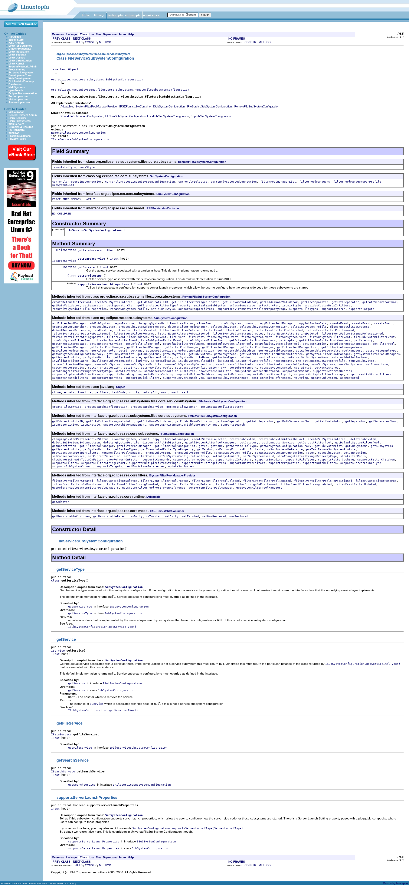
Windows (14, 133)
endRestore (103, 330)
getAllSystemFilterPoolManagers (324, 340)
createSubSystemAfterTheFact (142, 326)
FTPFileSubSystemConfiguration (125, 116)
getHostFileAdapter (181, 406)
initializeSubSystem (210, 305)
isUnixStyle (291, 305)
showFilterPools (128, 371)
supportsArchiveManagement (124, 424)
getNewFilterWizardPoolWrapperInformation (180, 350)
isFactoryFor (268, 305)
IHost (111, 250)
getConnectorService (106, 343)
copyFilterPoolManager (276, 323)
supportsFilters (230, 374)
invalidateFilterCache (70, 360)
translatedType (64, 167)
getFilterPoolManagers (70, 350)
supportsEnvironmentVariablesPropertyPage (251, 308)
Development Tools (20, 75)
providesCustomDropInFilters (327, 305)
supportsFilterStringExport (268, 374)
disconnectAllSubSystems (349, 326)
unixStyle (87, 167)
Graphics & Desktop (21, 127)
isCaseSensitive (242, 305)
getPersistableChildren (236, 350)
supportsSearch (333, 308)
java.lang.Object (64, 69)
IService (69, 267)
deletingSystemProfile (309, 326)
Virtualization (16, 112)
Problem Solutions (20, 135)
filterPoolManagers (314, 181)
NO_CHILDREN (61, 213)
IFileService (66, 250)
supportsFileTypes (303, 308)
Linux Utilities (17, 57)
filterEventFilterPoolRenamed (330, 330)
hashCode (118, 392)
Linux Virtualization (20, 60)
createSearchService (147, 406)
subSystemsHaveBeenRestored (257, 371)
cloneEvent (205, 323)
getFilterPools (103, 350)
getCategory (363, 340)
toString (301, 377)
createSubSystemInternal (114, 302)
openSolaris (16, 90)
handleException (271, 357)
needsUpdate (283, 360)
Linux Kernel (16, 63)
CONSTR (90, 42)
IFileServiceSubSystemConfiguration (209, 106)
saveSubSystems (323, 364)
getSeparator (93, 305)
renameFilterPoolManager (71, 364)
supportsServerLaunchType (183, 377)
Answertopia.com (19, 102)
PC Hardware (17, 130)
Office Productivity (20, 48)
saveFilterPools (240, 364)
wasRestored (349, 377)
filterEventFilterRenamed (134, 333)
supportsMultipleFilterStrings (319, 374)
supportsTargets (361, 308)
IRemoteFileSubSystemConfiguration (256, 106)
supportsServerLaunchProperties (103, 284)
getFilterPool (384, 343)
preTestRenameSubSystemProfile (320, 360)
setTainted (302, 367)
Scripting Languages (21, 72)
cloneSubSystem (229, 323)
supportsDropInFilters (196, 308)
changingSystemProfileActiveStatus (165, 323)
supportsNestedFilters (70, 377)
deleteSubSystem (223, 326)
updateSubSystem (324, 377)
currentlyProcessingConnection (77, 181)
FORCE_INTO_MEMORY (66, 199)
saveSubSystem (297, 364)
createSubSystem (102, 326)
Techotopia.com (18, 96)
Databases (15, 84)
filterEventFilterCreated (135, 330)
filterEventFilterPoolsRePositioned (81, 333)
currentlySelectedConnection (234, 181)
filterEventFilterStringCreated (238, 333)
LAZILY (90, 199)
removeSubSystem (361, 360)
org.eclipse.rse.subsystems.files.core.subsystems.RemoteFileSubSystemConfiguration (120, 89)
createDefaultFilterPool (71, 302)
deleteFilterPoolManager (187, 326)
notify (134, 392)
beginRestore (124, 323)
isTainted (225, 360)
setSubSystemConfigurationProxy (200, 367)
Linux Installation (19, 51)
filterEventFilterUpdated (127, 337)
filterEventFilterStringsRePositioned (352, 333)
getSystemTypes (224, 357)
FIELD (78, 42)
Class (72, 275)
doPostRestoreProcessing (71, 330)
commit (250, 323)
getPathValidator (65, 305)
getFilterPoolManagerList (297, 347)
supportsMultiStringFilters (369, 374)
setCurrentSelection (104, 367)
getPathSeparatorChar (379, 302)
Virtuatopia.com (18, 99)
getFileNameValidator (240, 302)
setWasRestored (326, 367)
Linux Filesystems (20, 121)
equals (69, 392)
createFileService (66, 406)
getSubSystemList (120, 354)
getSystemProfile (65, 357)
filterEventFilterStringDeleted (292, 333)
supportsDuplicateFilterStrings (77, 374)
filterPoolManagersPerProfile (357, 181)
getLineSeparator (314, 302)
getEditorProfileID (152, 302)
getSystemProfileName (192, 357)
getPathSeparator (345, 302)
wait (164, 392)
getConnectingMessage (69, 343)
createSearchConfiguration (106, 406)
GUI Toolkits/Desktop (21, 81)
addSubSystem (100, 323)
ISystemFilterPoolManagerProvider (96, 106)
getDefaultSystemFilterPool (229, 343)
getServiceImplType (381, 350)
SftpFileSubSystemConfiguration (211, 116)
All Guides (15, 36)
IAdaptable (66, 106)
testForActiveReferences (271, 377)
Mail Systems (17, 87)
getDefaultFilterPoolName (183, 343)
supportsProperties (106, 377)
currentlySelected (192, 181)
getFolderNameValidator (279, 302)
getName (137, 350)
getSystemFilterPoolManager (328, 354)
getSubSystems (148, 354)
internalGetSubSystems (349, 357)
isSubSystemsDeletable (196, 360)
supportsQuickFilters (142, 377)
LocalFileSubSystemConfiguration (168, 116)
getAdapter (287, 340)
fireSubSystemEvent (222, 337)
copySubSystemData (312, 323)
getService (86, 267)
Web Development (20, 78)
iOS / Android (16, 42)
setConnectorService (68, 367)
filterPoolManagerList (278, 181)
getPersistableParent (275, 350)
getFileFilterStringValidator (195, 302)
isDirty (142, 360)
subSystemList (63, 184)
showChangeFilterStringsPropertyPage (82, 371)
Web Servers (16, 124)
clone (56, 392)
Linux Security (17, 54)
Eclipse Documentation (23, 93)
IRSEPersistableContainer (135, 106)
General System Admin (23, 115)
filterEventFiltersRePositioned (183, 333)
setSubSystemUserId (275, 367)
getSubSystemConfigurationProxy (77, 354)
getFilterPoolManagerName (341, 347)
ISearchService (64, 260)
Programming (17, 69)
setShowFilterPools (156, 367)
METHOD (105, 42)
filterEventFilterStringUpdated (77, 337)
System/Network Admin (23, 66)
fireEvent (158, 337)
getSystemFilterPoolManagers (377, 354)
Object (120, 387)
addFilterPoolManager (69, 323)
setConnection (377, 364)
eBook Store (16, 39)
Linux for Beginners (20, 45)
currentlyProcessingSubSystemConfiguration (140, 181)
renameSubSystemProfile (129, 308)
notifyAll (150, 392)
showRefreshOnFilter (215, 371)
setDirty (130, 367)
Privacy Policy (17, 138)
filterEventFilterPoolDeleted (279, 330)
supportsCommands (296, 371)
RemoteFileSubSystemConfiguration (78, 132)
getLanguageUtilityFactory (221, 406)
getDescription (315, 343)
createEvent (339, 323)
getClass (101, 392)
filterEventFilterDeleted (180, 330)
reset (220, 364)
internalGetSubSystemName (307, 357)
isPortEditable (163, 360)
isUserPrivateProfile (253, 360)
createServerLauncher (69, 326)
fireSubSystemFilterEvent (330, 337)
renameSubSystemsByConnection (188, 364)
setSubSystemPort (243, 367)
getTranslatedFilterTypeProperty (163, 305)
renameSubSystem (107, 364)
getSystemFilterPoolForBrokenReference (271, 354)
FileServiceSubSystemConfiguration (93, 230)
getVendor (247, 357)
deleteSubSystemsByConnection (263, 326)
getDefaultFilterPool (142, 343)
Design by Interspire (395, 883)
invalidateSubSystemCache (111, 360)
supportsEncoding (120, 374)
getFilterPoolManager (69, 347)
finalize (84, 392)
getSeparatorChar (120, 305)
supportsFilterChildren (195, 374)
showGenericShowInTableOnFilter (169, 371)
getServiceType (90, 275)
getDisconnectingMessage (349, 343)
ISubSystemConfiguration (169, 106)
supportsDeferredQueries (332, 371)
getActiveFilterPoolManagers (252, 340)
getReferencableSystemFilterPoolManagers (329, 350)
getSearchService (91, 258)
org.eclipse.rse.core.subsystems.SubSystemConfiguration (97, 79)
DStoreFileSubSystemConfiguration (81, 116)
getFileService (90, 250)
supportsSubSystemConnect (227, 377)
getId (123, 350)
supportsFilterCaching (155, 374)
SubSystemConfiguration (166, 176)
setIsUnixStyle (163, 308)
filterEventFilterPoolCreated (228, 330)
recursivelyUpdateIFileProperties (79, 308)
